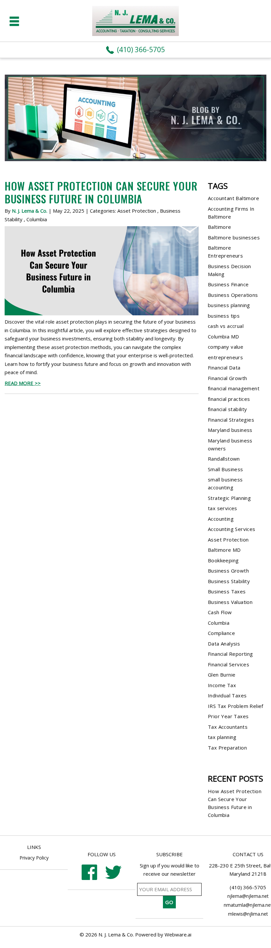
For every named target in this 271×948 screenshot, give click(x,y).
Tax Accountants (228, 726)
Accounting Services (231, 529)
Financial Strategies (231, 419)
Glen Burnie (221, 674)
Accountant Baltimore (233, 198)
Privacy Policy (34, 858)
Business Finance (228, 284)
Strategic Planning (229, 498)
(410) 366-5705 (141, 49)
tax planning (222, 737)
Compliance (221, 633)
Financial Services (228, 664)
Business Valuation (230, 602)
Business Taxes (227, 591)
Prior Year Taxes (228, 716)
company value (225, 346)
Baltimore (219, 227)
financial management (233, 388)
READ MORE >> (23, 383)
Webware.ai (178, 934)
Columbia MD (223, 336)
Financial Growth (227, 378)
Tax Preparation (227, 747)
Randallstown (224, 458)
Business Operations (233, 295)
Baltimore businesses (234, 237)
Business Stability (229, 581)
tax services (222, 508)
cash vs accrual (226, 326)
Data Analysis (224, 643)
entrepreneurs (225, 357)
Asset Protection (136, 210)
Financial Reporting (230, 653)
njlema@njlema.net (248, 896)
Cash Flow (220, 612)
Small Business (225, 469)
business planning (229, 305)
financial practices (229, 399)
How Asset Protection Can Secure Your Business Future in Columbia (101, 192)
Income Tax (222, 685)
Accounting (221, 518)
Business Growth (228, 570)
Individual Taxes (227, 695)
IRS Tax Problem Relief (235, 706)
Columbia (36, 219)
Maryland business (230, 430)
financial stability (227, 409)
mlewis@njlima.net (248, 914)
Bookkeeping (223, 560)
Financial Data (224, 367)
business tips (224, 315)
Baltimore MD (224, 549)
